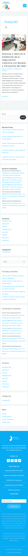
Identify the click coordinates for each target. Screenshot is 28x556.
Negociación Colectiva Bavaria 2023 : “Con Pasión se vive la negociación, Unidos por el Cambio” (12, 180)
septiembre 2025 (6, 221)
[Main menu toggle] (24, 5)
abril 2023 (4, 235)
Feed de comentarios (8, 419)
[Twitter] (12, 460)
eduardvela (5, 178)
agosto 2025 (5, 224)
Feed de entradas (7, 416)
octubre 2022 (5, 240)
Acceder (4, 414)
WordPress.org (6, 422)
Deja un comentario (7, 69)
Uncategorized (17, 69)
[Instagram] (15, 460)
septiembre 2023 (6, 229)
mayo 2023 (5, 232)
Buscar (4, 114)
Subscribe (14, 506)
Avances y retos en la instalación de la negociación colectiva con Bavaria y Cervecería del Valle (14, 59)
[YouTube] (19, 460)
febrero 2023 (5, 237)
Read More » (5, 96)
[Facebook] (8, 460)
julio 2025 (4, 226)
